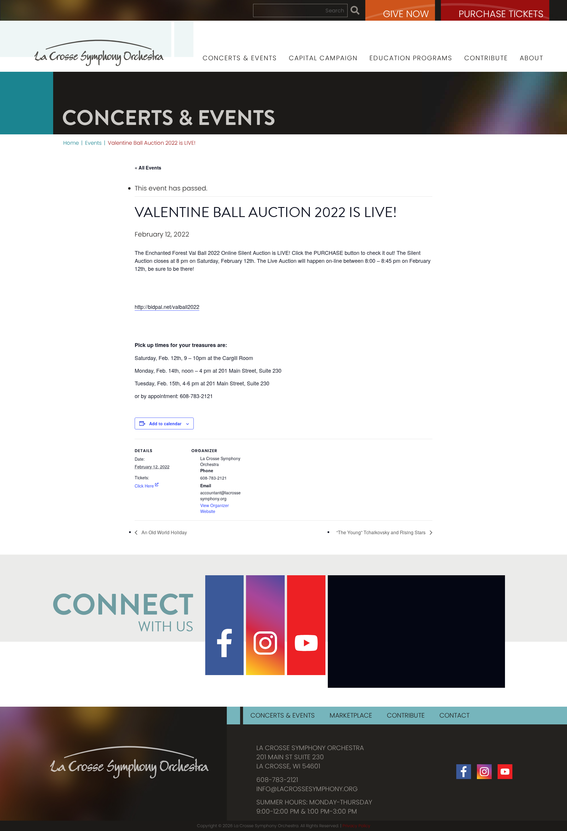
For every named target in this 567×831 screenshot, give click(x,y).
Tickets (501, 13)
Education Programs (410, 58)
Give (406, 13)
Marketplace (351, 715)
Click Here (144, 486)
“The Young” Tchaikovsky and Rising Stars (381, 532)
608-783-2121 (277, 779)
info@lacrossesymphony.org (307, 789)
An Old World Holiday (163, 532)
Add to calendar (165, 423)
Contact (454, 715)
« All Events (148, 167)
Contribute (486, 58)
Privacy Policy (356, 826)
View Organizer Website (214, 508)
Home (71, 142)
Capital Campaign (323, 58)
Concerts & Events (240, 58)
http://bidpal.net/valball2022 (167, 306)
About (531, 58)
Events (93, 142)
